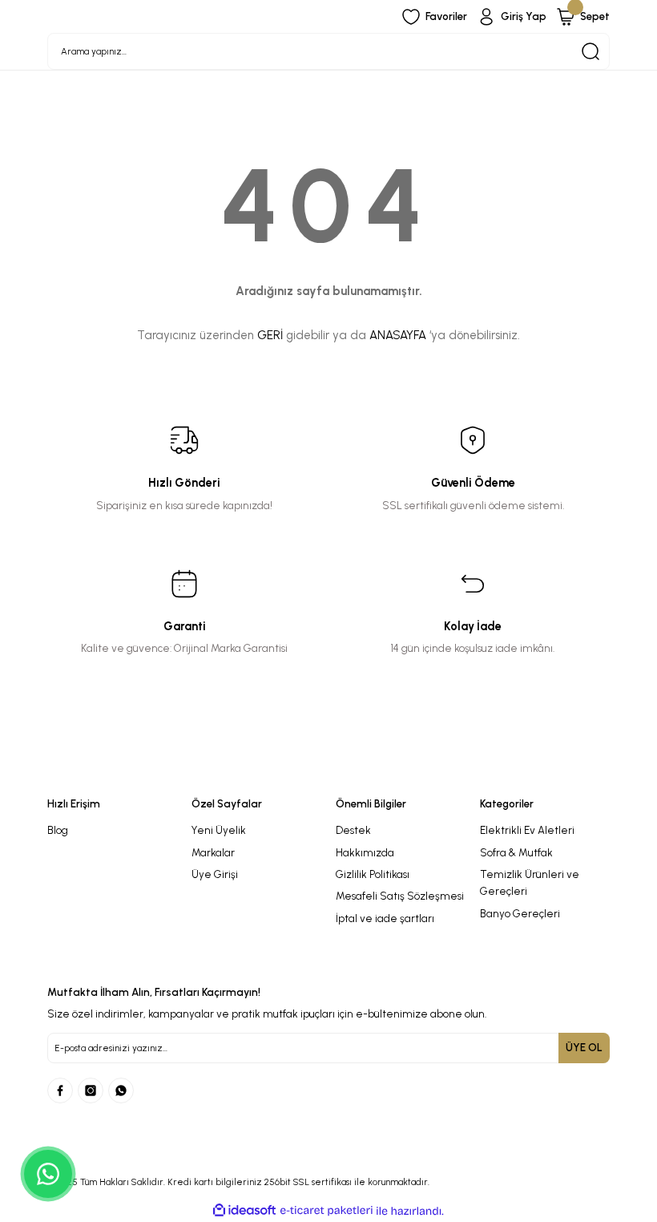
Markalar (213, 852)
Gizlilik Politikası (372, 874)
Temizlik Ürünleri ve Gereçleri (529, 882)
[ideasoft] (244, 1211)
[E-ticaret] (326, 1211)
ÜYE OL (584, 1047)
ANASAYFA (397, 335)
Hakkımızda (365, 852)
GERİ (270, 335)
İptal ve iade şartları (385, 918)
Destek (353, 829)
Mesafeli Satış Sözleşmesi (400, 895)
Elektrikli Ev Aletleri (527, 829)
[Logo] (328, 774)
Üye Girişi (214, 874)
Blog (57, 829)
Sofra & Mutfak (516, 852)
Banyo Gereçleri (520, 913)
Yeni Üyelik (218, 829)
